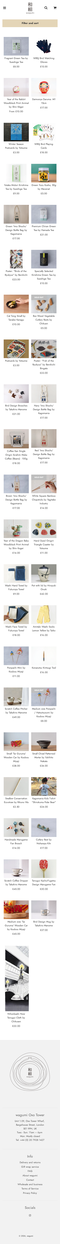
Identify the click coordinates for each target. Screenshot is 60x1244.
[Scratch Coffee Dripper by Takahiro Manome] (16, 868)
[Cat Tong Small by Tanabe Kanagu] (16, 304)
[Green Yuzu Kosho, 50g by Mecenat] (43, 173)
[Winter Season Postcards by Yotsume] (16, 132)
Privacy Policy (30, 1193)
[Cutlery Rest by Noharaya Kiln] (43, 827)
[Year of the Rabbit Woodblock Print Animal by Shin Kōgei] (16, 87)
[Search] (46, 8)
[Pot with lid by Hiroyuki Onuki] (43, 573)
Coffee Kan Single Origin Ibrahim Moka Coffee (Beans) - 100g (16, 454)
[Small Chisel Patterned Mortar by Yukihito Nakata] (43, 741)
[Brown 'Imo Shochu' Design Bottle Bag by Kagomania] (16, 484)
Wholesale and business (30, 1184)
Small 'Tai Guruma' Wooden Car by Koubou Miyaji (16, 757)
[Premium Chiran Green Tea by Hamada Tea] (43, 214)
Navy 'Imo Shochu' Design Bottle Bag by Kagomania (44, 409)
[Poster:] (16, 259)
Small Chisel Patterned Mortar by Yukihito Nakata (43, 757)
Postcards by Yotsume (16, 361)
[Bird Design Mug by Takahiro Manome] (43, 909)
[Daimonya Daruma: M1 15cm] (43, 87)
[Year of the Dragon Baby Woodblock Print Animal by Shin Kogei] (16, 528)
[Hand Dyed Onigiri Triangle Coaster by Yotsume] (43, 528)
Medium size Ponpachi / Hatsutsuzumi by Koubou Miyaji (44, 712)
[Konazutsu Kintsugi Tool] (43, 655)
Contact (30, 1180)
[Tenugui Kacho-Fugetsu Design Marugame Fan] (43, 868)
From (16, 111)
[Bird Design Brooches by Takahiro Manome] (16, 393)
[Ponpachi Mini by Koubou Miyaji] (16, 655)
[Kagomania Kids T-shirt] (43, 786)
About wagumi (30, 1175)
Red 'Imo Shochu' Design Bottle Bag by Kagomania (44, 454)
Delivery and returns (30, 1162)
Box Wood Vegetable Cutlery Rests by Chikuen (44, 319)
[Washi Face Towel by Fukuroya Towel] (16, 614)
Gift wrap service (30, 1167)
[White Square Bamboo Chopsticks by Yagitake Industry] (43, 484)
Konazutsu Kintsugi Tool (44, 668)
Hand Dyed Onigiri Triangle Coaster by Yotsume (44, 544)
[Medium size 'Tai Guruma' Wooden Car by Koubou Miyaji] (16, 909)
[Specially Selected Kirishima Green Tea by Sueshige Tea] (43, 259)
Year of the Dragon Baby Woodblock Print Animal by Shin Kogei (16, 544)
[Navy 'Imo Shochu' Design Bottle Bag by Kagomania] (43, 393)
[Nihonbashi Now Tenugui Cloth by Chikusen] (16, 978)
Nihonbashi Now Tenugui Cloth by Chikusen (16, 1017)
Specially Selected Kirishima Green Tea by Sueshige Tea (44, 274)
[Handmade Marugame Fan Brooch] (16, 827)
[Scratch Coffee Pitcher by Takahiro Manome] (16, 696)
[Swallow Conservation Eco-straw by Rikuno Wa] (16, 786)
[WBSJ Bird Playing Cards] (43, 132)
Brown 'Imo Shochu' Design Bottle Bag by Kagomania (16, 499)
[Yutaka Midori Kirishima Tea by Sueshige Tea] (16, 173)
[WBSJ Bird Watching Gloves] (43, 46)
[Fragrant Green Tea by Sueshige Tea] (16, 46)
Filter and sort (30, 23)
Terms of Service (30, 1188)
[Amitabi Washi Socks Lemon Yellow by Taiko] (43, 614)
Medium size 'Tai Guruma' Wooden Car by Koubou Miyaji (16, 925)
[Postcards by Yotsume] (16, 348)
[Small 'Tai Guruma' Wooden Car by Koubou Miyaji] (16, 741)
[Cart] (55, 8)
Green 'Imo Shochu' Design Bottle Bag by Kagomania (16, 230)
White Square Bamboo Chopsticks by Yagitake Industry (44, 499)
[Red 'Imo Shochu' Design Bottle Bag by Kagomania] (43, 438)
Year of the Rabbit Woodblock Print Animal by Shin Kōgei (16, 103)
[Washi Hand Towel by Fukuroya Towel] (16, 573)
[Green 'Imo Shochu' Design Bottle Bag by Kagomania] (16, 214)
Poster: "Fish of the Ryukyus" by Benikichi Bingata (43, 364)
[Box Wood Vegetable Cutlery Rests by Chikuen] (43, 304)
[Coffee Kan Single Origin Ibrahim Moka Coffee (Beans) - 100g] (16, 438)
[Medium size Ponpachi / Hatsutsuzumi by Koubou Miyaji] (43, 696)
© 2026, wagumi (26, 1236)
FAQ (30, 1171)
